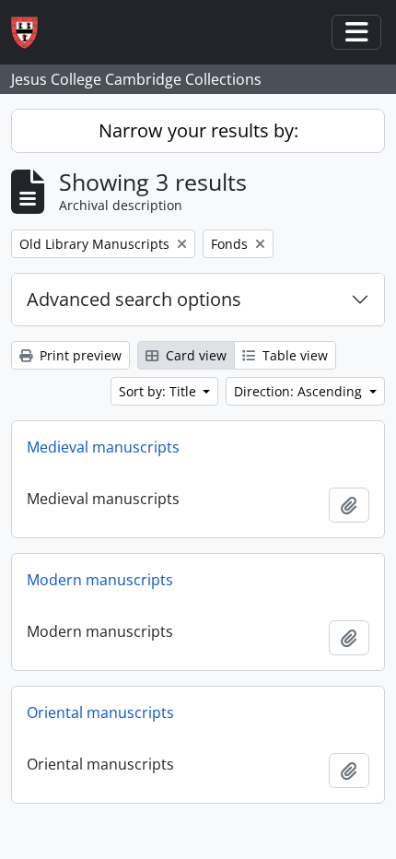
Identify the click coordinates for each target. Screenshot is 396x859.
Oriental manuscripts (100, 712)
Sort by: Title (159, 391)
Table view (293, 355)
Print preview (79, 355)
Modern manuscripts (100, 580)
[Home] (31, 32)
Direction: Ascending (300, 391)
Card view (194, 355)
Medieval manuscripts (103, 447)
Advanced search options (134, 299)
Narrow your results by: (198, 130)
